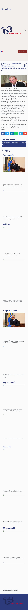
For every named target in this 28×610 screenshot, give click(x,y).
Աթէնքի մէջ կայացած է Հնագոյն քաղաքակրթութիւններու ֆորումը (10, 589)
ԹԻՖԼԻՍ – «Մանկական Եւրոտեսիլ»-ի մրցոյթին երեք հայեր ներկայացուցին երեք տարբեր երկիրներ (13, 376)
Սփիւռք (6, 224)
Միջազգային (9, 528)
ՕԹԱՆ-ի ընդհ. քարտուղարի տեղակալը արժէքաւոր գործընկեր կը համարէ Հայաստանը (13, 558)
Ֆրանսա (7, 446)
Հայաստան (8, 155)
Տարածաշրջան (10, 310)
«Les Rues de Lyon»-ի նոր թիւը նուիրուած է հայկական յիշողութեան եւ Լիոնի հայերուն (12, 301)
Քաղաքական (10, 72)
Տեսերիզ (6, 150)
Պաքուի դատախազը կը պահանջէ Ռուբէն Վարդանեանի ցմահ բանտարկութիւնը (12, 410)
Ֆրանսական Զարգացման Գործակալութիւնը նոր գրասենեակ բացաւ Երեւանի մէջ (13, 522)
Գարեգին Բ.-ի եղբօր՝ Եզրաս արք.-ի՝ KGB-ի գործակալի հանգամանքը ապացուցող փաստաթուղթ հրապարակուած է (12, 218)
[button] (25, 30)
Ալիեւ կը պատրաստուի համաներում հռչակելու (13, 438)
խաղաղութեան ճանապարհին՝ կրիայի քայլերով (14, 143)
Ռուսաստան (4, 72)
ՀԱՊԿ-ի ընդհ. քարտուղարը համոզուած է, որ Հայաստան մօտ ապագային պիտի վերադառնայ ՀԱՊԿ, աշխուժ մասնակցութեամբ (13, 186)
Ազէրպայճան (9, 382)
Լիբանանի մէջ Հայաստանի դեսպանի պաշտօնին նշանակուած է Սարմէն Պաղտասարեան (11, 255)
